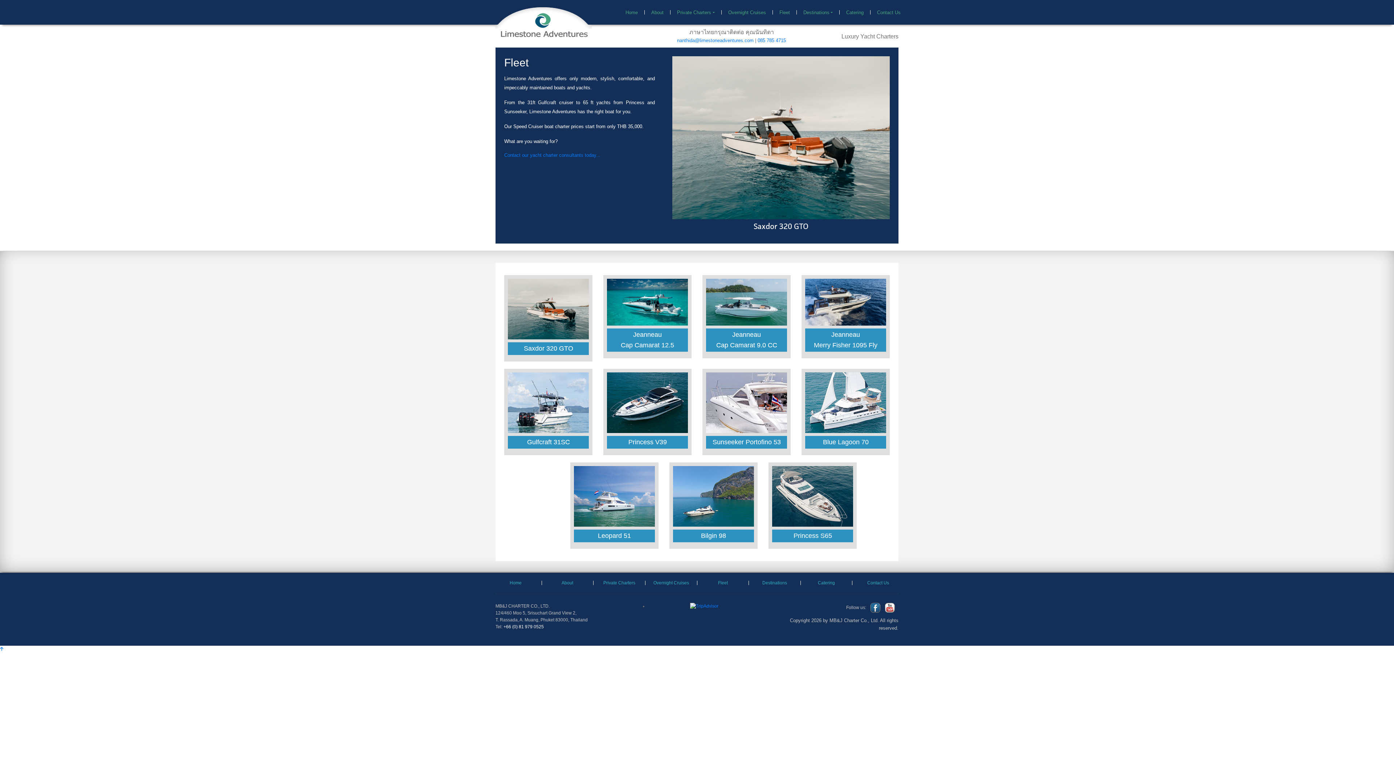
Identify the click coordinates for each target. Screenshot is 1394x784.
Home (635, 12)
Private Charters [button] (694, 12)
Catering (855, 12)
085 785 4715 (772, 40)
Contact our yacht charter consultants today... (552, 155)
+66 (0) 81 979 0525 (524, 590)
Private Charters (619, 546)
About (657, 12)
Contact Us (889, 12)
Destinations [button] (816, 12)
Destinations (774, 546)
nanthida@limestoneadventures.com (715, 40)
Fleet (784, 12)
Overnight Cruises (747, 12)
